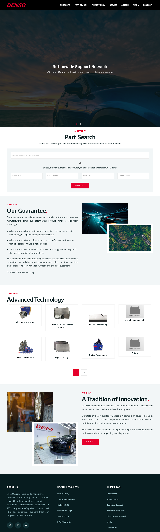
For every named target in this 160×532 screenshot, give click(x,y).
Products (65, 5)
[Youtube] (26, 525)
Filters (135, 353)
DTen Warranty (64, 522)
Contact (147, 5)
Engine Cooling (61, 357)
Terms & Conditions (66, 499)
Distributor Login (64, 510)
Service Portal (63, 516)
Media (136, 5)
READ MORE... (90, 442)
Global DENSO (63, 505)
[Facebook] (10, 525)
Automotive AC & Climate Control (61, 326)
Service (113, 5)
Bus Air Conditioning (98, 324)
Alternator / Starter (25, 322)
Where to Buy (98, 5)
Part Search (80, 5)
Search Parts (80, 185)
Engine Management (98, 355)
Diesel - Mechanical (25, 357)
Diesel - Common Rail (134, 320)
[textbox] (17, 175)
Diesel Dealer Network (116, 516)
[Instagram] (18, 525)
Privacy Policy (63, 494)
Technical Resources (115, 510)
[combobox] (26, 176)
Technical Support (115, 505)
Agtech (125, 5)
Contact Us (112, 527)
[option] (80, 68)
